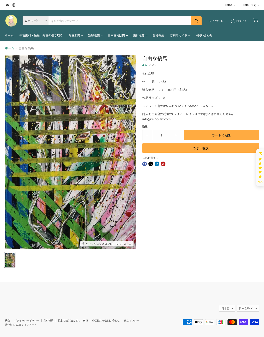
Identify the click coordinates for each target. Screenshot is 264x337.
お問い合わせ (204, 35)
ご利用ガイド (179, 35)
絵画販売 (75, 35)
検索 (7, 320)
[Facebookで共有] (144, 164)
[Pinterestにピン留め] (163, 164)
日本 (249, 5)
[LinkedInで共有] (157, 164)
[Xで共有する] (150, 164)
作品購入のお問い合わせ (106, 320)
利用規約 (48, 320)
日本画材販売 (117, 35)
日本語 (228, 5)
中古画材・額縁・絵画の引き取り (41, 35)
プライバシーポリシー (26, 320)
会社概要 (158, 35)
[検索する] (196, 20)
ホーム (9, 35)
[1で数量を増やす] (176, 135)
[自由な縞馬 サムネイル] (9, 260)
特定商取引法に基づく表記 (73, 320)
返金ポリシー (131, 320)
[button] (260, 167)
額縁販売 (94, 35)
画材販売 (139, 35)
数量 (145, 126)
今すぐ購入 (200, 148)
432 (144, 65)
